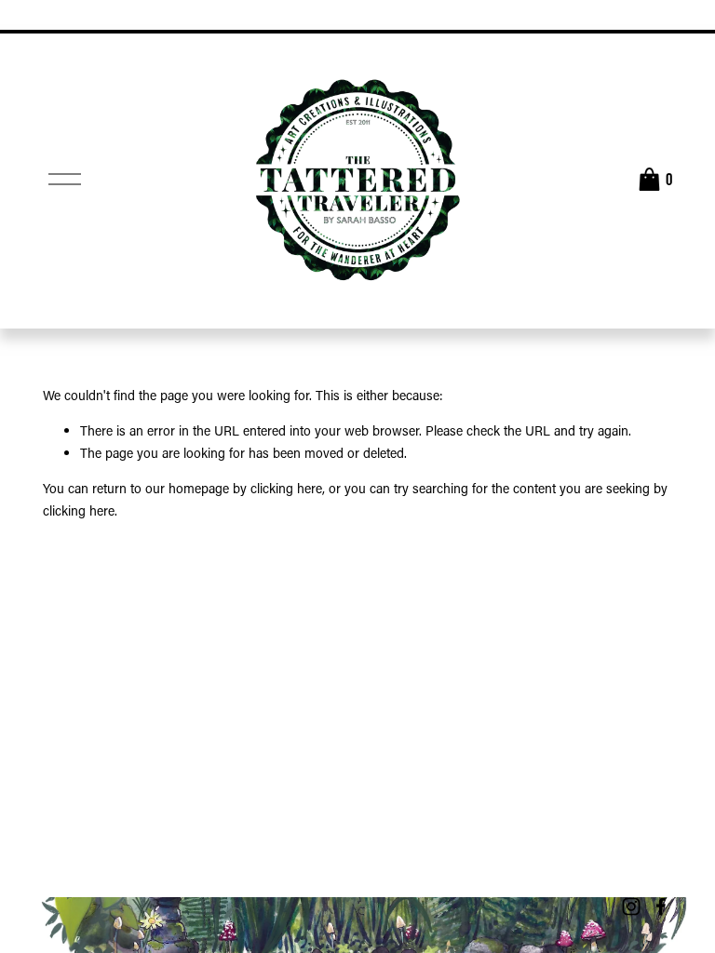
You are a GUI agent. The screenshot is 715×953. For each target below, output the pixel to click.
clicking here (286, 488)
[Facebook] (661, 906)
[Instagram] (631, 906)
